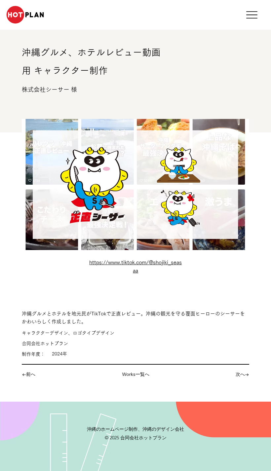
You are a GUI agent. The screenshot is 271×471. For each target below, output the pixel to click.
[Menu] (251, 15)
